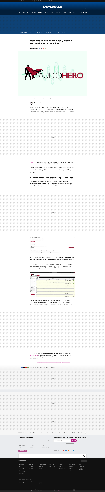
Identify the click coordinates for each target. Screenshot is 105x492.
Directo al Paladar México (52, 481)
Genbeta (52, 6)
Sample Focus (34, 355)
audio (48, 367)
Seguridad (33, 443)
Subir (83, 460)
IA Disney (35, 432)
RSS (69, 450)
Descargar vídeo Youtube (52, 432)
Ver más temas (22, 450)
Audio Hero (33, 162)
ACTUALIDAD (25, 12)
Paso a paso (21, 440)
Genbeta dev (44, 443)
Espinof (40, 468)
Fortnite (55, 32)
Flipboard (81, 12)
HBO (46, 32)
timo (43, 445)
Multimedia (37, 367)
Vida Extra (31, 468)
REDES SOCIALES (49, 12)
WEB (65, 12)
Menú (21, 8)
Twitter (79, 12)
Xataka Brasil (21, 482)
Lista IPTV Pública (73, 432)
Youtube (63, 450)
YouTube (43, 367)
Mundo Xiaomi (21, 473)
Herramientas (21, 443)
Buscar (84, 456)
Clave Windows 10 (42, 432)
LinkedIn (74, 450)
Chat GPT (29, 432)
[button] (37, 102)
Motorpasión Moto (62, 468)
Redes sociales (22, 445)
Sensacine (41, 466)
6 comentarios (35, 48)
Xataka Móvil (21, 468)
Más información (61, 490)
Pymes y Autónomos (81, 469)
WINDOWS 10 (59, 12)
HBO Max (50, 32)
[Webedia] (22, 460)
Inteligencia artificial (46, 440)
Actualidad (33, 440)
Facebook (83, 12)
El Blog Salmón (81, 466)
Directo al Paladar (52, 466)
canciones (53, 367)
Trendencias (71, 466)
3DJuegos (31, 466)
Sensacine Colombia (41, 483)
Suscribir (74, 440)
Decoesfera (71, 468)
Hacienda (63, 32)
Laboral (32, 445)
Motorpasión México (61, 481)
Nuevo (83, 8)
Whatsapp (41, 32)
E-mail (45, 48)
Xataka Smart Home (22, 471)
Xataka (20, 466)
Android (36, 32)
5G (58, 32)
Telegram (86, 12)
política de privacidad (70, 443)
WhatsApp (33, 447)
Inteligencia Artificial (46, 447)
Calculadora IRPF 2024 (63, 432)
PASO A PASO (72, 12)
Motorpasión (61, 466)
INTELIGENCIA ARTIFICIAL (37, 12)
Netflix (20, 447)
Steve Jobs (31, 32)
